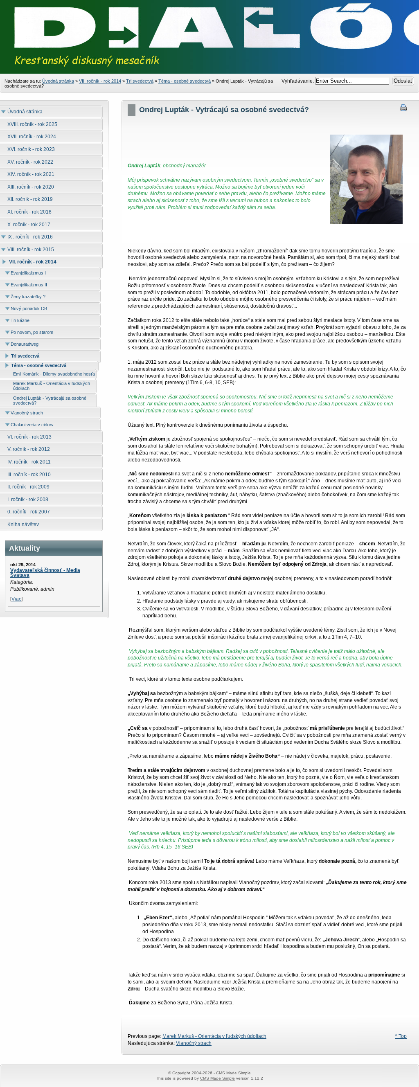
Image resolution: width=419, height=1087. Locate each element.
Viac (16, 599)
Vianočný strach (194, 1043)
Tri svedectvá (139, 81)
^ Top (401, 1036)
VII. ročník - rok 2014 (100, 81)
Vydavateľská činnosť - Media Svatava (45, 572)
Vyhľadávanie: (298, 81)
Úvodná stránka (58, 81)
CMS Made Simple (217, 1078)
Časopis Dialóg (209, 49)
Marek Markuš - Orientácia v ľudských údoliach (214, 1036)
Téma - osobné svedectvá (184, 81)
